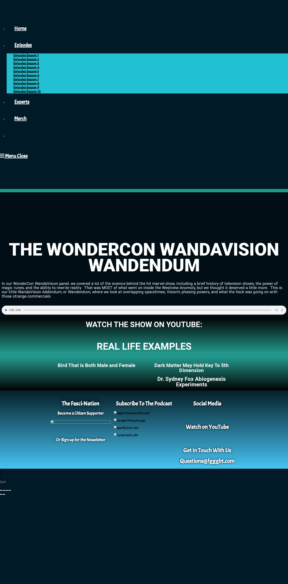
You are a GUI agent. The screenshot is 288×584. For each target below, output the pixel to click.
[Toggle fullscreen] (4, 490)
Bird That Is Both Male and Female (96, 365)
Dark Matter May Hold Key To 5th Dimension (191, 367)
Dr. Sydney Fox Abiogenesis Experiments (191, 382)
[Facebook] (202, 415)
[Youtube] (207, 439)
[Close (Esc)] (9, 490)
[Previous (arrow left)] (1, 494)
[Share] (7, 490)
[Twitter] (212, 415)
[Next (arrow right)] (4, 494)
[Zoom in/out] (1, 490)
